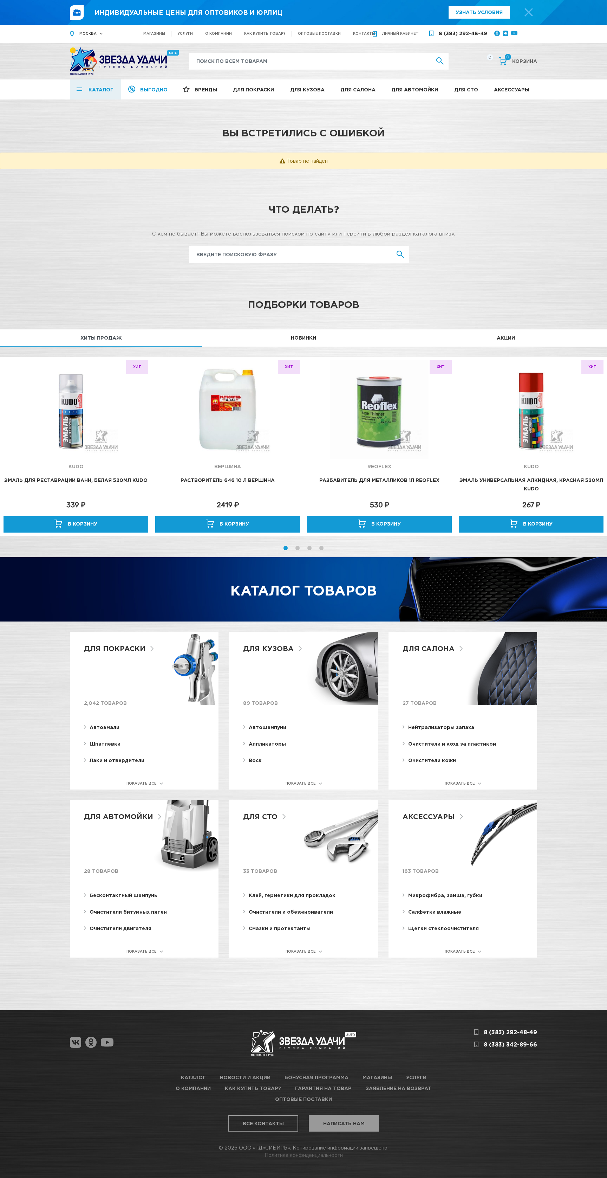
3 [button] (309, 548)
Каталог (101, 89)
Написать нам (344, 1123)
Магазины (154, 34)
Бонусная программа (316, 1077)
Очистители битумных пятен (128, 911)
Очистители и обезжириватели (291, 911)
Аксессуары (511, 89)
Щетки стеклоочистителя (443, 928)
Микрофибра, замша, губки (445, 895)
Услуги (185, 34)
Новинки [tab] (303, 337)
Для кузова (307, 89)
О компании (218, 34)
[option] (76, 446)
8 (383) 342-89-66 (510, 1044)
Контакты (364, 34)
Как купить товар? (265, 34)
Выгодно (154, 89)
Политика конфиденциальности (304, 1155)
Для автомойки (414, 89)
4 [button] (321, 548)
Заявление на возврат (398, 1088)
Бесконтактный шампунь (123, 895)
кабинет (400, 34)
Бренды (206, 89)
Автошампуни (267, 727)
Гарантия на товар (323, 1088)
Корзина (521, 60)
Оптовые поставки (319, 34)
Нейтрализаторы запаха (441, 727)
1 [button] (285, 548)
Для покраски (253, 89)
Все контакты (263, 1123)
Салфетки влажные (434, 911)
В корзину (82, 523)
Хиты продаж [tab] (101, 337)
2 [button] (297, 548)
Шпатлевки (105, 743)
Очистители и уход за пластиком (452, 743)
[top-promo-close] (528, 12)
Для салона (358, 89)
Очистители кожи (432, 760)
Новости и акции (245, 1077)
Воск (255, 760)
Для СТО (466, 89)
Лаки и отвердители (117, 760)
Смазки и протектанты (280, 928)
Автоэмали (104, 727)
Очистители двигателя (120, 928)
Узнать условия (479, 12)
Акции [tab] (506, 337)
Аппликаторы (267, 743)
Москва (88, 34)
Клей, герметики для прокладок (292, 895)
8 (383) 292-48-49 (463, 33)
